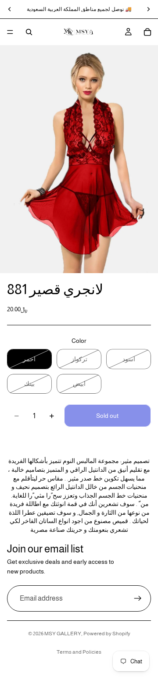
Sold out (107, 415)
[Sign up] (138, 598)
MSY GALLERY (62, 633)
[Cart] (147, 32)
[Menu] (10, 32)
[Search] (29, 32)
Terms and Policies (79, 652)
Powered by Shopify (106, 633)
